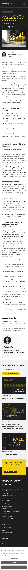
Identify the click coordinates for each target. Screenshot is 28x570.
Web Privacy (5, 504)
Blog (3, 530)
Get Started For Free (11, 471)
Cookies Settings (14, 558)
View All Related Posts (11, 373)
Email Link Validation (7, 514)
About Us (4, 541)
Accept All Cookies (14, 567)
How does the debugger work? (10, 181)
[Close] (26, 548)
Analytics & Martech (7, 12)
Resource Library (6, 527)
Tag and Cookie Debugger (9, 518)
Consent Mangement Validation (10, 511)
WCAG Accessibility (7, 509)
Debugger (13, 167)
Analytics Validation (7, 506)
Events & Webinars (7, 532)
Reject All (14, 562)
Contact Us (5, 546)
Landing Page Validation (8, 516)
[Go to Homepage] (7, 4)
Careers (4, 544)
